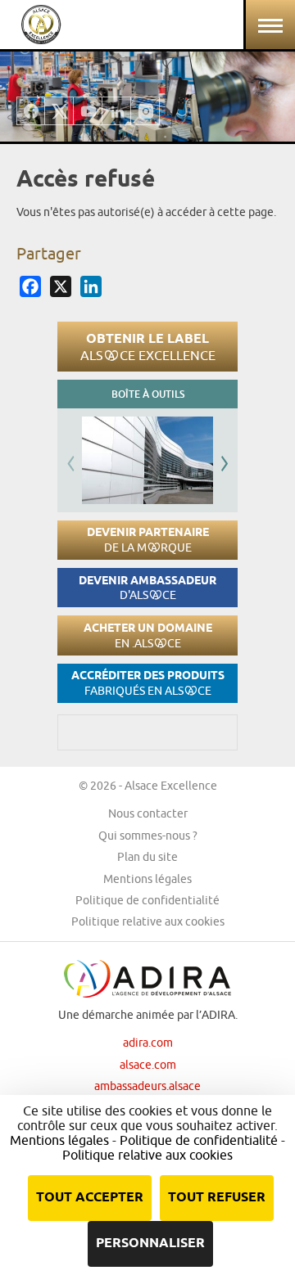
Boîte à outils (147, 394)
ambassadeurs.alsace (147, 1086)
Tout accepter (89, 1197)
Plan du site (147, 856)
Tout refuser (217, 1197)
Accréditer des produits (148, 683)
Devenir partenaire (148, 539)
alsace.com (148, 1064)
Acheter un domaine (148, 635)
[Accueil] (41, 24)
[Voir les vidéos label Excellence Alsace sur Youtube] (88, 111)
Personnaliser (150, 1243)
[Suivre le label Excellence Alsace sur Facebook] (30, 111)
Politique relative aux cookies (148, 921)
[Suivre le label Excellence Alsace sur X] (59, 111)
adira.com (148, 1042)
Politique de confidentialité (147, 900)
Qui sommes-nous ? (147, 835)
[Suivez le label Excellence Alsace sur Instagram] (145, 111)
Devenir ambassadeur (147, 588)
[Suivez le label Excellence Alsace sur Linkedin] (116, 111)
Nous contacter (148, 813)
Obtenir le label (148, 346)
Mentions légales (147, 878)
